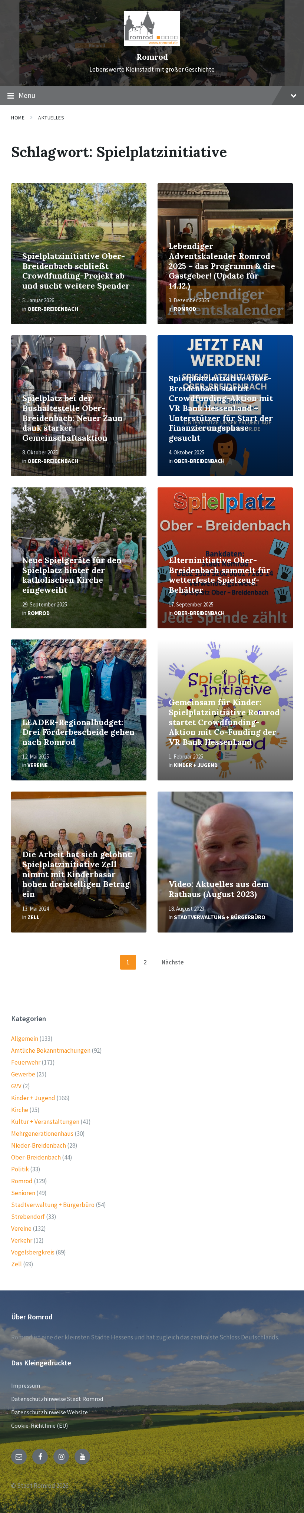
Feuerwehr (25, 1062)
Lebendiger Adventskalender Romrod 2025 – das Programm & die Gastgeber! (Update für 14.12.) (222, 265)
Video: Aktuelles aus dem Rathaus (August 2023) (218, 889)
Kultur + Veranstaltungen (45, 1122)
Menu (27, 95)
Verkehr (21, 1240)
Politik (20, 1169)
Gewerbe (23, 1074)
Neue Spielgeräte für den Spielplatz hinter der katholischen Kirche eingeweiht (72, 575)
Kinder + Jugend (196, 765)
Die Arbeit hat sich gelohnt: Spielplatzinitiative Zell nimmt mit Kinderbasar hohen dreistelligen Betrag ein (77, 874)
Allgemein (24, 1039)
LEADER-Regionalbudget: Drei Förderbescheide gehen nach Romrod (78, 732)
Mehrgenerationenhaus (42, 1133)
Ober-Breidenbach (52, 308)
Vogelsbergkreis (32, 1252)
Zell (33, 917)
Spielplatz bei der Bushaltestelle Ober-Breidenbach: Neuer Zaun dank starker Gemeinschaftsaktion (72, 418)
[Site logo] (152, 44)
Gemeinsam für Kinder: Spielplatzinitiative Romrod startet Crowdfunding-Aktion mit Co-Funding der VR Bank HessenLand (224, 722)
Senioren (23, 1193)
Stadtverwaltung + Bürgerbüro (219, 917)
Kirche (19, 1110)
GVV (16, 1086)
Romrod (152, 57)
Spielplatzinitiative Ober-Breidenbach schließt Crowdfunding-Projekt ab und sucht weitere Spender (76, 271)
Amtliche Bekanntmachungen (50, 1050)
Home (17, 117)
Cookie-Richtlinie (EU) (39, 1425)
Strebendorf (28, 1217)
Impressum (25, 1385)
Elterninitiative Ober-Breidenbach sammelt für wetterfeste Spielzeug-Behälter (219, 575)
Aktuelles (51, 117)
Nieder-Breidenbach (38, 1145)
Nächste (173, 962)
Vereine (37, 765)
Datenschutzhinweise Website (49, 1412)
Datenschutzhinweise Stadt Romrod (57, 1398)
